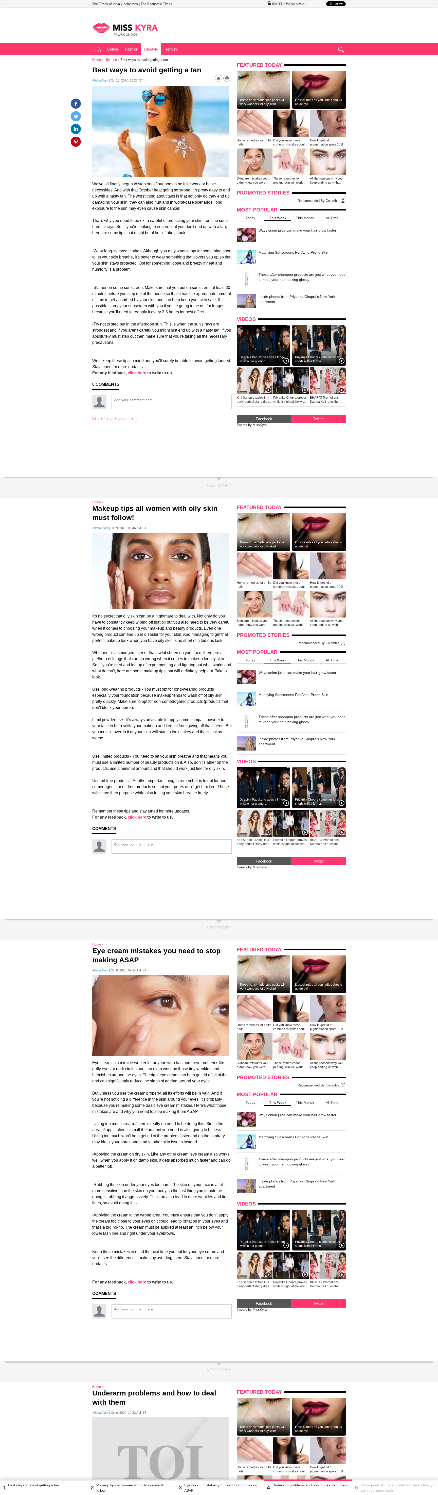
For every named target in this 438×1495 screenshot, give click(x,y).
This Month (305, 218)
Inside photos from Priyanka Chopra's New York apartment (297, 299)
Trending (171, 49)
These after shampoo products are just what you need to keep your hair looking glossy (302, 277)
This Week (277, 218)
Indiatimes (130, 4)
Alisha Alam (100, 80)
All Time (332, 218)
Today (250, 218)
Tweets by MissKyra (252, 425)
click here (137, 373)
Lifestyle (151, 49)
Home (98, 50)
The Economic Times (156, 4)
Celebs (113, 49)
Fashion (131, 49)
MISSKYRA (125, 28)
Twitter (318, 419)
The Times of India (106, 4)
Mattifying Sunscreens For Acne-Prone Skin (293, 252)
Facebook (264, 419)
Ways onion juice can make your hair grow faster (297, 230)
